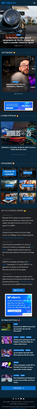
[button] (2, 24)
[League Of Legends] (9, 172)
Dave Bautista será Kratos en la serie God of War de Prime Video (24, 380)
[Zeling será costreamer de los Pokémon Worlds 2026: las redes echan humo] (6, 340)
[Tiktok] (13, 399)
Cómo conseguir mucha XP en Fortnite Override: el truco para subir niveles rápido (24, 367)
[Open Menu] (34, 3)
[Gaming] (9, 185)
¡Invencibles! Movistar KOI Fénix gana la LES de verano (24, 354)
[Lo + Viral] (27, 198)
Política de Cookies (16, 402)
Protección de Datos (28, 402)
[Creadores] (27, 185)
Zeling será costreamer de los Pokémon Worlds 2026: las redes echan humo (24, 342)
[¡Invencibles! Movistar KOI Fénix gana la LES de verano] (6, 353)
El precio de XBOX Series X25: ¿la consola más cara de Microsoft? (24, 329)
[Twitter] (16, 399)
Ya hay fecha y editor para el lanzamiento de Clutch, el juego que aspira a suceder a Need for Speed (18, 40)
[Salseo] (9, 198)
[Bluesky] (23, 399)
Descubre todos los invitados (12, 238)
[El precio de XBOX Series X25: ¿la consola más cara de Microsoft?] (6, 326)
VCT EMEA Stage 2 (26, 282)
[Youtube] (21, 399)
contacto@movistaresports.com (18, 404)
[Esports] (27, 172)
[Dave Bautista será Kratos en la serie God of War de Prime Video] (6, 378)
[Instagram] (18, 399)
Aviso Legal (6, 402)
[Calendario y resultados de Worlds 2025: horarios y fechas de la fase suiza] (18, 133)
